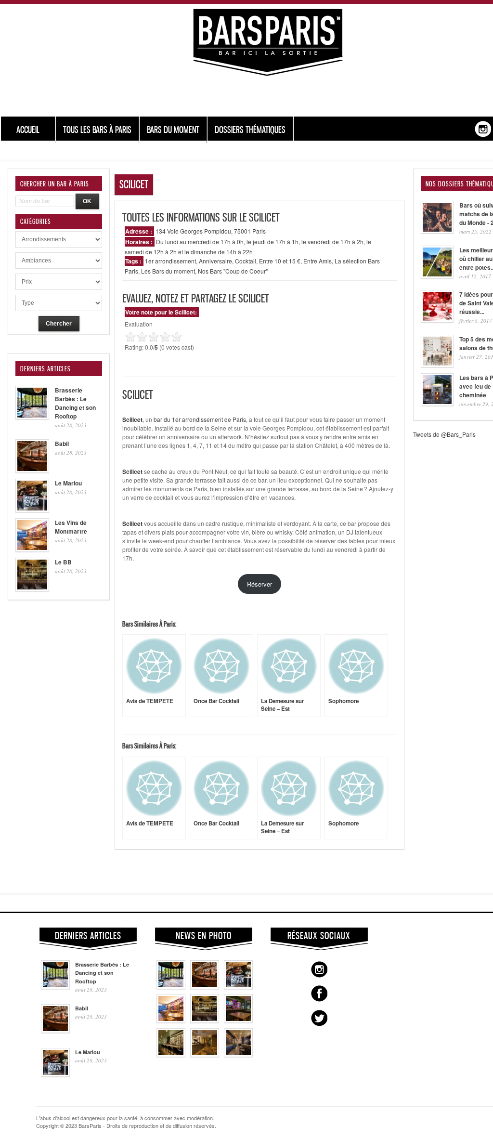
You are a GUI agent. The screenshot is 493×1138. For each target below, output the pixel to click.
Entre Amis (317, 261)
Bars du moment (173, 129)
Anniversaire (215, 261)
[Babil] (204, 987)
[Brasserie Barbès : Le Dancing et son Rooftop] (170, 987)
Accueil (27, 129)
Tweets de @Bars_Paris (444, 434)
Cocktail (245, 261)
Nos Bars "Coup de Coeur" (233, 271)
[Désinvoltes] (238, 1055)
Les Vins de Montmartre (71, 527)
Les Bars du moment (168, 271)
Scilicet (132, 471)
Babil (62, 443)
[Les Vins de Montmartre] (170, 1020)
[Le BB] (204, 1020)
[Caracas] (238, 1020)
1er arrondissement (170, 261)
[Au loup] (170, 1055)
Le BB (63, 562)
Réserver (259, 584)
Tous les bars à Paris (97, 129)
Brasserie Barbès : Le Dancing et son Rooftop (75, 403)
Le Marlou (68, 483)
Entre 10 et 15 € (279, 261)
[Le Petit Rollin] (204, 1055)
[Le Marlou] (238, 987)
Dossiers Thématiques (250, 129)
